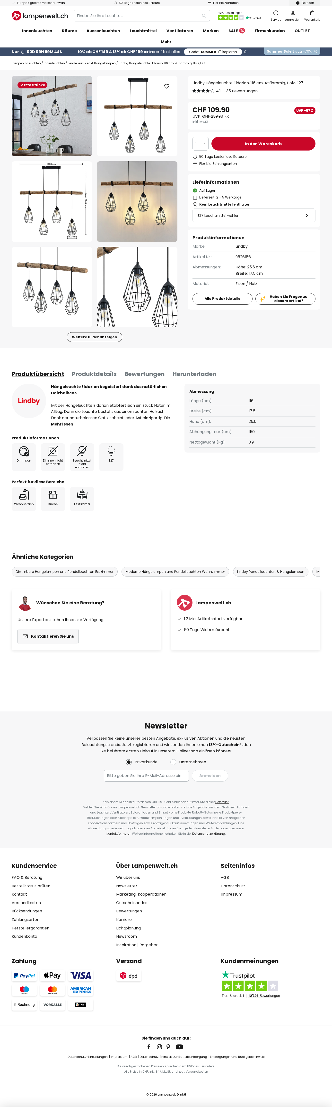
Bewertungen (144, 374)
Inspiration (126, 945)
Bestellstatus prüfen (31, 886)
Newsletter (126, 886)
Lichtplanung (128, 928)
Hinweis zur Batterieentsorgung (184, 1057)
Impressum (231, 894)
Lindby (242, 246)
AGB (225, 877)
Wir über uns (128, 877)
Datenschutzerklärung (208, 834)
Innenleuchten (54, 63)
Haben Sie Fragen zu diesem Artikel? (288, 298)
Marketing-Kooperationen (141, 894)
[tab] (38, 374)
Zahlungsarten (25, 919)
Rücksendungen (27, 911)
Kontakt (19, 894)
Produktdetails (94, 374)
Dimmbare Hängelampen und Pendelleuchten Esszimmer (65, 571)
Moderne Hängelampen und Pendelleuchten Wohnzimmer (175, 571)
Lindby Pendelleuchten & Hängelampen (270, 571)
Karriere (124, 919)
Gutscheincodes (131, 903)
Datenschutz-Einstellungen (88, 1057)
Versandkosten (26, 903)
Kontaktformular (118, 834)
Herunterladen (195, 374)
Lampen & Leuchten (26, 63)
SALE (233, 31)
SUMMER (213, 51)
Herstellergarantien (30, 928)
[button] (52, 201)
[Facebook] (152, 1046)
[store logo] (40, 15)
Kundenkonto (24, 936)
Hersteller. (222, 802)
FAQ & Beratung (27, 877)
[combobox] (142, 15)
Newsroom (126, 936)
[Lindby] (29, 401)
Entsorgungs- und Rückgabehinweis (237, 1057)
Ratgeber (149, 945)
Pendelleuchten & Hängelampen (92, 63)
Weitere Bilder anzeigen (94, 337)
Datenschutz (233, 886)
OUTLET (302, 31)
